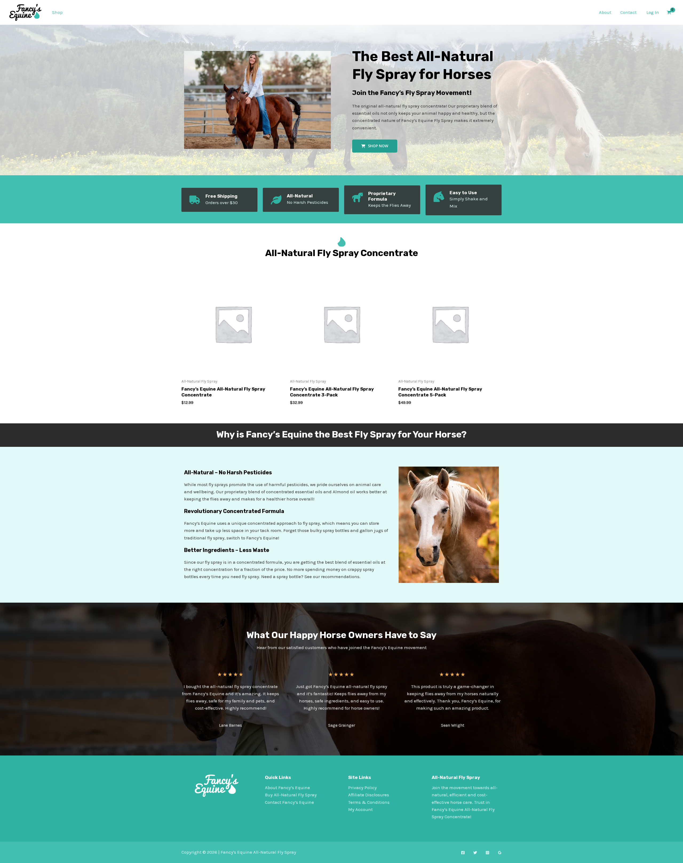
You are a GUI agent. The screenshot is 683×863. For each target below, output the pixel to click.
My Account (360, 809)
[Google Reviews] (500, 852)
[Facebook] (463, 852)
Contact (628, 12)
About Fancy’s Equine (287, 787)
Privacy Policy (362, 787)
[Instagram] (487, 852)
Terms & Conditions (369, 802)
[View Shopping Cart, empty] (669, 12)
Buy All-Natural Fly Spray (291, 794)
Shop (57, 12)
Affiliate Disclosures (368, 794)
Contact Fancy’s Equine (289, 802)
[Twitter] (475, 852)
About (605, 12)
